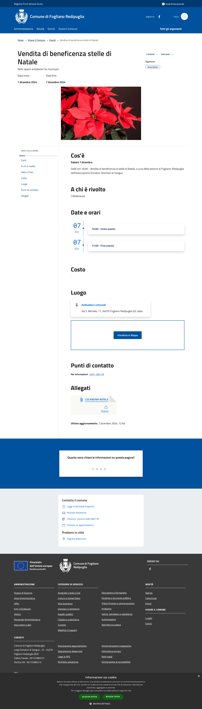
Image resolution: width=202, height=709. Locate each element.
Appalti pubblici (65, 614)
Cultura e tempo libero (69, 598)
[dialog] (101, 691)
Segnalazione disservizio (70, 651)
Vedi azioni (166, 54)
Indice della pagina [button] (29, 150)
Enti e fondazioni (22, 609)
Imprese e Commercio (68, 609)
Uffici (16, 603)
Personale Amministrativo (27, 619)
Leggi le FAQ (64, 656)
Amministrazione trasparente (116, 646)
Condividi (150, 54)
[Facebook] (158, 16)
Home (21, 40)
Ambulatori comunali (93, 305)
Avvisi (148, 603)
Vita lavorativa (65, 603)
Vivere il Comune (37, 40)
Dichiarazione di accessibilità (116, 662)
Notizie (148, 593)
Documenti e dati (22, 625)
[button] (101, 703)
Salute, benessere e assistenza (117, 614)
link (129, 690)
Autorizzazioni (109, 619)
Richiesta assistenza (68, 662)
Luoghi (148, 618)
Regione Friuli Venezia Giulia (28, 4)
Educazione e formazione (114, 593)
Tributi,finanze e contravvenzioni (118, 603)
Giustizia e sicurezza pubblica (116, 598)
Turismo (62, 625)
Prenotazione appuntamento (72, 646)
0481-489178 (96, 374)
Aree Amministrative (24, 598)
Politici (17, 614)
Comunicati (151, 598)
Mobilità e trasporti (67, 630)
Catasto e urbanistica (68, 619)
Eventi (52, 40)
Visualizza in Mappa (127, 335)
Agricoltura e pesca (111, 625)
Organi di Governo (23, 593)
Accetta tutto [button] (89, 697)
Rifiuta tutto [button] (113, 696)
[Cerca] (184, 16)
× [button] (199, 676)
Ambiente (106, 609)
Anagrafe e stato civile (69, 593)
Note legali (107, 656)
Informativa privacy (111, 651)
